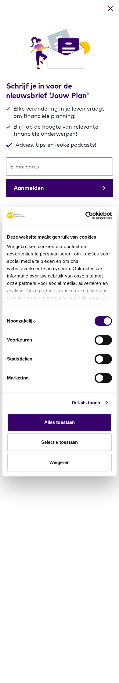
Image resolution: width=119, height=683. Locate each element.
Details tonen (86, 402)
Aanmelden (29, 187)
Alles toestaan (59, 422)
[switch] (103, 340)
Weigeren (59, 462)
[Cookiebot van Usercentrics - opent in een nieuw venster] (85, 215)
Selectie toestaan (59, 442)
